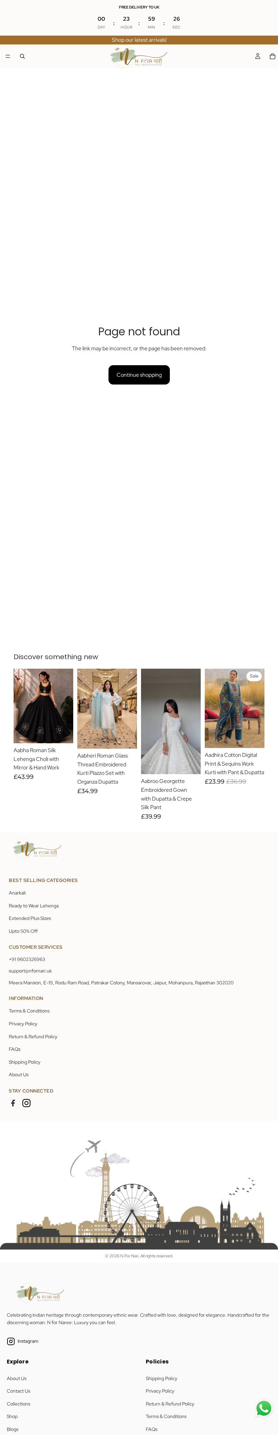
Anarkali (17, 893)
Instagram (28, 1341)
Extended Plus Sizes (30, 918)
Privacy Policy (23, 1024)
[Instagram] (26, 1103)
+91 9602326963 (27, 959)
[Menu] (8, 56)
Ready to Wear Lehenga (34, 906)
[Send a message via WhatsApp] (264, 1408)
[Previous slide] (21, 706)
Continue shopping (139, 374)
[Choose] (63, 733)
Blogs (12, 1429)
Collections (18, 1404)
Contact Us (18, 1391)
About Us (18, 1075)
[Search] (22, 56)
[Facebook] (13, 1103)
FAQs (14, 1049)
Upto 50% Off (23, 931)
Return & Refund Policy (33, 1037)
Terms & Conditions (29, 1011)
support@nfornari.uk (30, 971)
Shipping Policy (24, 1062)
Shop (12, 1416)
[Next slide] (65, 706)
